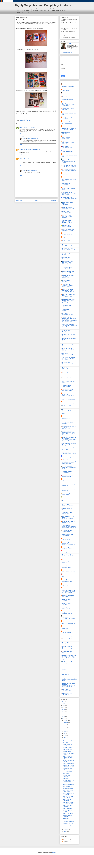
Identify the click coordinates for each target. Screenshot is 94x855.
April (65, 735)
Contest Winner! (66, 742)
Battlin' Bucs (65, 538)
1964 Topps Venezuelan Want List (24, 12)
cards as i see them (66, 136)
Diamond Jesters (66, 96)
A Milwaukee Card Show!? (67, 272)
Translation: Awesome (68, 823)
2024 (63, 703)
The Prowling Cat (66, 584)
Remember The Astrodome (68, 344)
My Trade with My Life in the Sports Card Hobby (68, 766)
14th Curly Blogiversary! (67, 238)
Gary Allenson (65, 258)
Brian (24, 138)
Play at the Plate (66, 631)
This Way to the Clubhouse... (69, 626)
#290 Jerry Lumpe (66, 428)
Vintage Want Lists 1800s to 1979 (41, 10)
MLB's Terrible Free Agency (67, 518)
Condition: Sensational (68, 788)
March (65, 737)
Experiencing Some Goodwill (68, 585)
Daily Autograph (66, 132)
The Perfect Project (66, 639)
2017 (63, 714)
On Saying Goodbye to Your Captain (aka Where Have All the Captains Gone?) (68, 658)
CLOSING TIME (65, 513)
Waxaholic (64, 574)
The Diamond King (66, 240)
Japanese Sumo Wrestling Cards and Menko (68, 378)
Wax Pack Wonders (66, 215)
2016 (63, 716)
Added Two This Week (66, 268)
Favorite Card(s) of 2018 (67, 522)
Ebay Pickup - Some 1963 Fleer (68, 623)
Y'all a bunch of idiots (66, 501)
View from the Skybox (67, 676)
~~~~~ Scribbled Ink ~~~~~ (68, 466)
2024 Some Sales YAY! (67, 296)
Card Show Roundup (67, 786)
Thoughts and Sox (66, 253)
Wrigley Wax (65, 313)
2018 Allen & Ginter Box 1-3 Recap (69, 544)
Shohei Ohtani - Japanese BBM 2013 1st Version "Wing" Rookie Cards (68, 381)
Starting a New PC (66, 608)
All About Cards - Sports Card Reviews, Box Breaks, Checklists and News (69, 444)
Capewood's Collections (68, 595)
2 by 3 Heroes (65, 452)
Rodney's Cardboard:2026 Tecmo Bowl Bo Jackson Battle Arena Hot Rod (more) (69, 179)
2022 (63, 705)
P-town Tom (22, 127)
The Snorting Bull (66, 305)
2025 (63, 701)
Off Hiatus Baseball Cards (68, 271)
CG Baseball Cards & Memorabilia (67, 672)
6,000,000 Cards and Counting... (67, 647)
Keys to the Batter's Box (68, 550)
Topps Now (64, 600)
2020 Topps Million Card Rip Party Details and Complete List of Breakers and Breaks (69, 462)
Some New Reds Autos (67, 147)
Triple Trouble (65, 204)
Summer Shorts (65, 535)
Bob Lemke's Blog (66, 610)
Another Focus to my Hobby (68, 457)
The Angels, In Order (67, 267)
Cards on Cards (66, 183)
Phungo (64, 244)
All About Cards (66, 459)
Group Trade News (67, 808)
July (65, 729)
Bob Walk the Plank (66, 497)
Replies (22, 136)
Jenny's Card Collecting (68, 456)
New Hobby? (64, 254)
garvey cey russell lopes (68, 229)
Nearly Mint (65, 689)
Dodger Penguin (66, 587)
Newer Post (19, 200)
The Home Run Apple (67, 651)
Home (18, 10)
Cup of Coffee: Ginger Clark (67, 245)
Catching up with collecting (68, 607)
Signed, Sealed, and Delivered (67, 816)
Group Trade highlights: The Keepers (68, 794)
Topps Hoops (65, 184)
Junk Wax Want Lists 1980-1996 (59, 10)
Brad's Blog (65, 367)
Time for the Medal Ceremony (68, 632)
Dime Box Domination (68, 740)
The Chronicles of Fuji (67, 93)
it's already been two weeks (67, 234)
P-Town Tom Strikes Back (68, 784)
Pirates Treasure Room (67, 554)
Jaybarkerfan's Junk (67, 512)
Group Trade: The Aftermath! (67, 800)
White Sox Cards (66, 280)
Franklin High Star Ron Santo (68, 335)
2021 (63, 707)
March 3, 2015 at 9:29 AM (30, 127)
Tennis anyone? (65, 118)
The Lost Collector (66, 385)
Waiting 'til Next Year (67, 207)
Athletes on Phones (67, 508)
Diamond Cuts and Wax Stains (69, 655)
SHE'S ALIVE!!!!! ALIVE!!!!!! (68, 395)
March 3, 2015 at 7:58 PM (32, 170)
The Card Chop (65, 635)
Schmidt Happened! (67, 547)
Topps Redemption (66, 472)
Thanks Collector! (65, 90)
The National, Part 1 (66, 539)
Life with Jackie (65, 174)
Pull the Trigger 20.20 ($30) (67, 505)
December (66, 720)
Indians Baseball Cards (67, 475)
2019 (63, 711)
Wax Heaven (65, 353)
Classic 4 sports (65, 494)
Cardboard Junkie (66, 220)
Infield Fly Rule (65, 211)
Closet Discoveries (66, 407)
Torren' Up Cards (66, 187)
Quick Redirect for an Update (68, 208)
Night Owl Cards (66, 141)
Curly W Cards (65, 237)
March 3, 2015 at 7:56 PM (30, 158)
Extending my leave (66, 277)
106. (63, 306)
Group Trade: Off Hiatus (68, 763)
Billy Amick (64, 133)
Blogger (53, 852)
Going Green (64, 643)
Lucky (63, 509)
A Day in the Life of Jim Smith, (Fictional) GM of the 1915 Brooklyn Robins (69, 679)
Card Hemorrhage (66, 362)
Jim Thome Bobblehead (67, 123)
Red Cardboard (65, 146)
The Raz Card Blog (66, 330)
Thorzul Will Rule (66, 504)
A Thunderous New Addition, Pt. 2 (69, 403)
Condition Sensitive (67, 372)
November (66, 722)
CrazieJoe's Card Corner (68, 108)
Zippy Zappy (22, 158)
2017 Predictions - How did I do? (68, 571)
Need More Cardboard (67, 570)
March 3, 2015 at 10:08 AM (32, 138)
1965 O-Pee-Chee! (67, 749)
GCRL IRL (65, 827)
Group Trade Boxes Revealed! (67, 806)
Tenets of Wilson (66, 284)
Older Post (53, 200)
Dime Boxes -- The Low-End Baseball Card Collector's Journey (68, 300)
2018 (63, 713)
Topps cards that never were (69, 165)
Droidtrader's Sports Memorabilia (67, 121)
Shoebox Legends (66, 409)
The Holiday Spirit (65, 694)
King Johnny (66, 773)
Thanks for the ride (66, 386)
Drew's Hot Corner (66, 599)
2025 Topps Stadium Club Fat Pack (69, 170)
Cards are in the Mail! (66, 476)
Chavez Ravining (66, 416)
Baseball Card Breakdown (68, 84)
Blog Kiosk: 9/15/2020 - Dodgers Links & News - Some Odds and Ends (68, 433)
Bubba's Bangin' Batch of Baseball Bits (68, 542)
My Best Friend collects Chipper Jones (67, 621)
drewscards (65, 666)
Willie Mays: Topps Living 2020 (68, 399)
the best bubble (66, 173)
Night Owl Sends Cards (67, 480)
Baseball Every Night (67, 398)
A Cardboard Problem (67, 482)
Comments (65, 841)
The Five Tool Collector (67, 405)
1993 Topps (65, 559)
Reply (20, 133)
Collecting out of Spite (66, 226)
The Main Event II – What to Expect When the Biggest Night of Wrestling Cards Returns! (69, 327)
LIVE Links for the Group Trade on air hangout (68, 803)
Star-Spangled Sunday (66, 212)
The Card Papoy (66, 493)
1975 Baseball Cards (67, 530)
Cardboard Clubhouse (67, 479)
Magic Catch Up (65, 109)
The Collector (65, 309)
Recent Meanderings (66, 331)
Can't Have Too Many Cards (68, 334)
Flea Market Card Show (67, 581)
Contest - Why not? (67, 747)
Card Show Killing (67, 825)
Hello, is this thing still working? (68, 548)
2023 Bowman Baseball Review (68, 354)
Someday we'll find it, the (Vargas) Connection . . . (68, 781)
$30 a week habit (66, 233)
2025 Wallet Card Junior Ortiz (68, 291)
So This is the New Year (67, 345)
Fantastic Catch (66, 642)
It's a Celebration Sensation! (68, 94)
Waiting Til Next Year (26, 120)
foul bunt (64, 112)
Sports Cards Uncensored (68, 324)
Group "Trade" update (68, 813)
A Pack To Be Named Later (68, 169)
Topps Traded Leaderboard (67, 151)
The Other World (66, 525)
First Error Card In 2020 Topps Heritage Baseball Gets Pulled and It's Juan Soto (69, 448)
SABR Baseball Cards (67, 150)
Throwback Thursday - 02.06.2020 (69, 453)
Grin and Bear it (66, 818)
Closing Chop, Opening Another (68, 636)
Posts (64, 839)
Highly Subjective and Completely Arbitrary (43, 5)
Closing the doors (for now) (67, 302)
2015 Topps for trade (66, 690)
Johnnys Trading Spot (24, 149)
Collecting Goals (26, 10)
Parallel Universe (67, 738)
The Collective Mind (67, 192)
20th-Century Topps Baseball (69, 357)
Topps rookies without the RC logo (69, 166)
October (65, 724)
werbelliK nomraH (67, 751)
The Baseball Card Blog (67, 661)
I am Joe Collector (66, 500)
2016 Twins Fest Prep (66, 674)
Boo (63, 498)
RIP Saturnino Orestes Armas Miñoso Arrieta (68, 821)
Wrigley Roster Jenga (67, 401)
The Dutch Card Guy (67, 471)
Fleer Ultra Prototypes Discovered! (69, 648)
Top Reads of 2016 (66, 531)
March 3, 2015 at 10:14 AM (34, 149)
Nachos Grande (66, 154)
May (65, 733)
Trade (20, 120)
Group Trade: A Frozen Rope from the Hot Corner (68, 757)
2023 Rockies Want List (67, 390)
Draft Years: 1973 (65, 281)
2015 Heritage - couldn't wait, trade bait (68, 791)
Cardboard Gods (66, 257)
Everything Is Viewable (66, 552)
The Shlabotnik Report (67, 197)
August (65, 727)
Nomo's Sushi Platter (67, 693)
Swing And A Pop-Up (67, 348)
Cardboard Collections (67, 248)
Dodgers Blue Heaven (67, 431)
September (66, 726)
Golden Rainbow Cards (67, 534)
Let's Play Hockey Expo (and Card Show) (68, 797)
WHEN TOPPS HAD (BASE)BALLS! (66, 102)
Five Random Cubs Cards (67, 314)
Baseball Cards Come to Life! (69, 89)
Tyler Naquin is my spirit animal (68, 618)
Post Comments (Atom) (39, 205)
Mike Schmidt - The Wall (67, 596)
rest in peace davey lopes (67, 230)
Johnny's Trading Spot (67, 117)
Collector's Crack (66, 225)
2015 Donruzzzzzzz (67, 771)
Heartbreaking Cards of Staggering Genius (67, 262)
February (66, 829)
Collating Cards (66, 565)
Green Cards (66, 778)
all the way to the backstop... (69, 521)
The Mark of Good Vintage (67, 776)
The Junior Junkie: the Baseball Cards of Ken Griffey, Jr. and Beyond (69, 318)
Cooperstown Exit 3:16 (67, 638)
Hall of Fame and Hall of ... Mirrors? (69, 241)
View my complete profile (66, 52)
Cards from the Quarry (67, 389)
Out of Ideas (64, 310)
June (65, 731)
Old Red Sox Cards (66, 421)
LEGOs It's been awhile (67, 652)
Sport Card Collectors (67, 177)
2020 (63, 709)
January (65, 831)
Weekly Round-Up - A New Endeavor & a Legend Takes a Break (68, 412)
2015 (63, 718)
